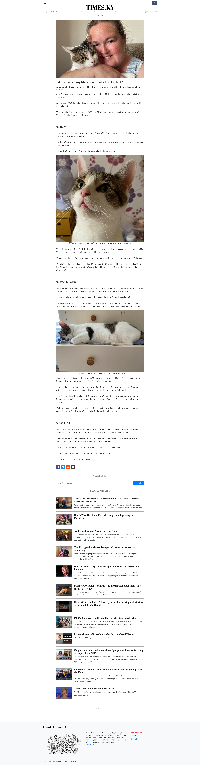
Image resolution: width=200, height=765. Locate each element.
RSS (135, 735)
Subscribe (138, 483)
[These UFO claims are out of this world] (64, 693)
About (67, 761)
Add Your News (100, 16)
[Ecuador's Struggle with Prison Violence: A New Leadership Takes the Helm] (64, 674)
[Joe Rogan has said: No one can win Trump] (64, 535)
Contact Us (60, 761)
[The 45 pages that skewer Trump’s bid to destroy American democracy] (64, 551)
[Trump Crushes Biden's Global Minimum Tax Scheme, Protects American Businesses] (64, 503)
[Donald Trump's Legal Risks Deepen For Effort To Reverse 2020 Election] (64, 571)
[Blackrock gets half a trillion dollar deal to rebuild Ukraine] (64, 638)
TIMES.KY (100, 7)
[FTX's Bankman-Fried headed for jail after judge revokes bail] (64, 622)
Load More (100, 708)
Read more (90, 744)
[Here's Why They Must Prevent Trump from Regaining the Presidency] (64, 519)
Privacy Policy (75, 761)
